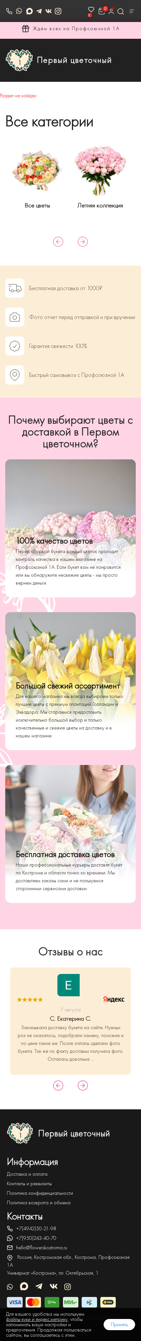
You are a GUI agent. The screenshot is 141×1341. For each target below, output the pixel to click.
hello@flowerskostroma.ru (41, 1248)
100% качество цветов (54, 541)
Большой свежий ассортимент (68, 686)
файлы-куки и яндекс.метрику (37, 1319)
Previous (58, 241)
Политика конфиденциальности (40, 1193)
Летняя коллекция (100, 205)
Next (83, 241)
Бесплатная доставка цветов (65, 854)
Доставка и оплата (27, 1174)
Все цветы (37, 205)
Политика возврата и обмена (38, 1203)
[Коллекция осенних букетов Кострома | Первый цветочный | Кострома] (100, 169)
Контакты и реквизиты (29, 1184)
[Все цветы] (37, 169)
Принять (119, 1325)
